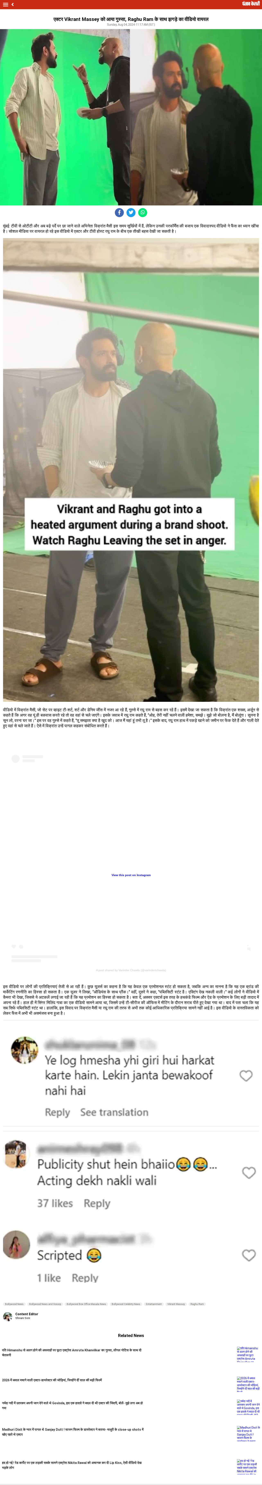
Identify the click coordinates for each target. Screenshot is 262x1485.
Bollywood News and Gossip (45, 1304)
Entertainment (154, 1304)
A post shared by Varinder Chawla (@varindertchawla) (131, 970)
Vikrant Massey (176, 1304)
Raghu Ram (197, 1304)
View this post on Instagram (131, 875)
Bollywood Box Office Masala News (86, 1304)
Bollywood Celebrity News (126, 1304)
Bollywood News (14, 1304)
